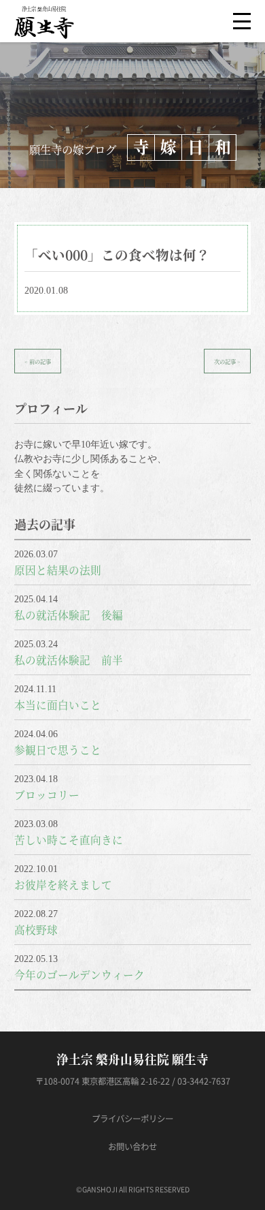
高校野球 (36, 929)
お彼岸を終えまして (63, 884)
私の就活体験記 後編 (68, 614)
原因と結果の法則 (57, 569)
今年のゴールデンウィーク (79, 974)
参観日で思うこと (57, 749)
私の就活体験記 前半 (68, 659)
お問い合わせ (132, 1147)
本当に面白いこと (57, 704)
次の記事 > (227, 361)
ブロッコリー (47, 794)
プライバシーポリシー (132, 1119)
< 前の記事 (37, 361)
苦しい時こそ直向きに (68, 839)
